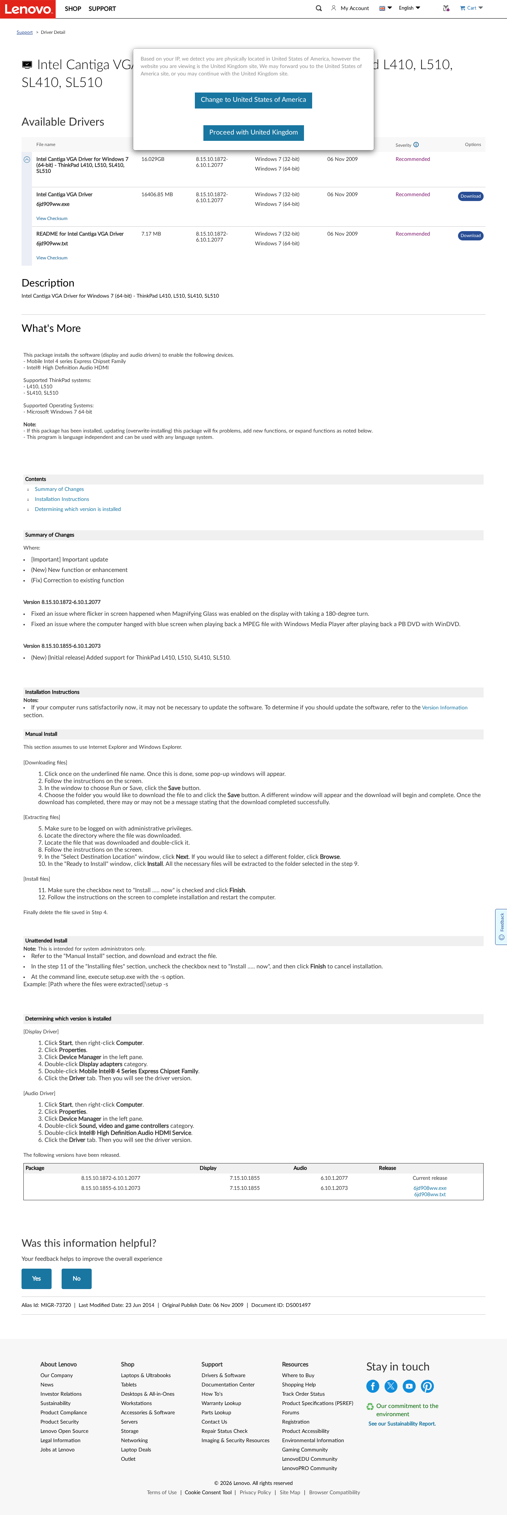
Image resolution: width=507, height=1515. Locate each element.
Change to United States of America (253, 100)
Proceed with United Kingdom (253, 132)
